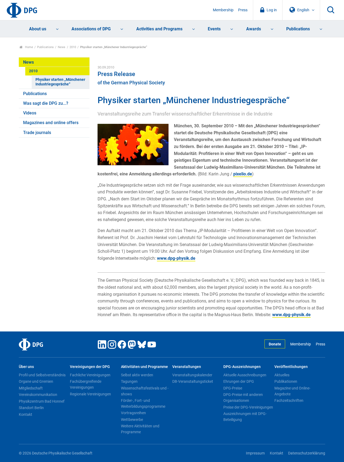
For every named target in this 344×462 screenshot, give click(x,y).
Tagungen (129, 381)
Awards (253, 28)
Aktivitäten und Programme (144, 366)
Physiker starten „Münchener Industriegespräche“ (60, 81)
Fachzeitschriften (288, 400)
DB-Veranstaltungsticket (192, 381)
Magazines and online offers (50, 122)
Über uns (26, 366)
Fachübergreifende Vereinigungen (85, 384)
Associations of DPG (91, 28)
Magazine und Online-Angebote (292, 391)
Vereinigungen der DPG (90, 366)
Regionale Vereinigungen (90, 394)
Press (243, 10)
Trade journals (37, 132)
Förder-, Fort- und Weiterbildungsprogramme (143, 403)
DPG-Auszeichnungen (242, 366)
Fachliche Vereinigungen (90, 375)
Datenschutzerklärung (306, 453)
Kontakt (25, 414)
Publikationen (285, 381)
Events (214, 28)
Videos (29, 113)
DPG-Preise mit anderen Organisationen (243, 397)
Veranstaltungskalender (192, 375)
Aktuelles (281, 375)
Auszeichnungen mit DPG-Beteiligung (245, 417)
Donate (275, 344)
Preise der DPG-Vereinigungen (248, 407)
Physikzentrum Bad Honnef (41, 401)
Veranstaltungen (186, 366)
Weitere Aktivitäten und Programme (140, 429)
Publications (298, 28)
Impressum (255, 453)
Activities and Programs (159, 28)
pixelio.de (242, 173)
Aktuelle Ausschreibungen (244, 375)
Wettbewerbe (132, 419)
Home (28, 47)
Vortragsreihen (133, 413)
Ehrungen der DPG (238, 381)
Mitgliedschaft (31, 388)
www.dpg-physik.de (176, 258)
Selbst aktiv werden (137, 375)
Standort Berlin (31, 408)
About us (37, 28)
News (61, 47)
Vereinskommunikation (38, 394)
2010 (73, 47)
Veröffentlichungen (291, 366)
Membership (223, 10)
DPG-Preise (232, 388)
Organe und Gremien (36, 381)
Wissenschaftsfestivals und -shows (145, 391)
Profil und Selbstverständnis (42, 375)
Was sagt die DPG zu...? (45, 103)
